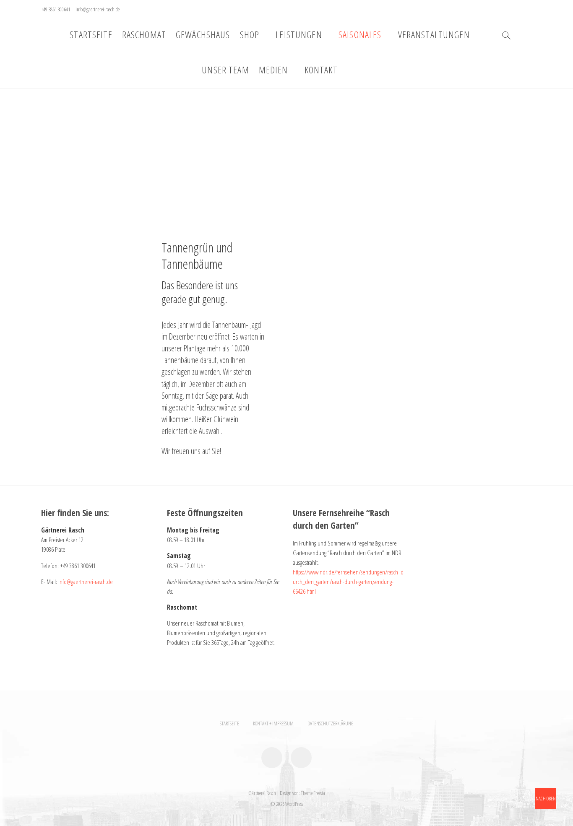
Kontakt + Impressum (273, 723)
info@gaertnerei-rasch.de (98, 9)
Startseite (91, 34)
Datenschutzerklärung (330, 723)
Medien (273, 69)
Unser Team (225, 69)
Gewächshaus (203, 34)
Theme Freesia (313, 793)
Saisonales (360, 34)
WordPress (294, 804)
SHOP (250, 34)
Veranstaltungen (434, 34)
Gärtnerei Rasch (262, 793)
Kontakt (321, 69)
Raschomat (144, 34)
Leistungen (299, 34)
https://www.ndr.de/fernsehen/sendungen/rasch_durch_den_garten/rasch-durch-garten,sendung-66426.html (348, 582)
